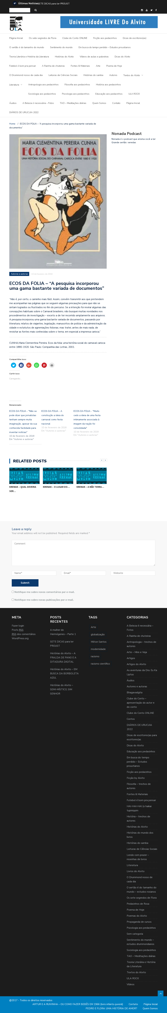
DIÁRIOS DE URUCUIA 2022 (23, 112)
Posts (17, 630)
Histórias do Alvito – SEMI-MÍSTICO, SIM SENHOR (61, 689)
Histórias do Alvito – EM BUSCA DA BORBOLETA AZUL (64, 673)
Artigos (131, 658)
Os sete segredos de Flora (42, 38)
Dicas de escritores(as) (134, 38)
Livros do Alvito (135, 871)
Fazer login (18, 625)
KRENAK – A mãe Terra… (90, 486)
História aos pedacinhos (108, 84)
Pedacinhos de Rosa (138, 903)
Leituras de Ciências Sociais (63, 75)
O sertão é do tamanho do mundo (26, 47)
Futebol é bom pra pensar (22, 65)
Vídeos (130, 984)
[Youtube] (147, 10)
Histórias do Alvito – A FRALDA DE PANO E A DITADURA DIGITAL (72, 3)
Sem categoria (135, 933)
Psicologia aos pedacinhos (75, 93)
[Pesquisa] (35, 10)
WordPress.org (20, 638)
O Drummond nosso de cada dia (26, 75)
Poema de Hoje (114, 65)
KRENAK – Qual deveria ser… (22, 489)
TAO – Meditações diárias (73, 103)
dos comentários (24, 634)
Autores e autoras (19, 274)
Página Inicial (16, 38)
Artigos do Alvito (136, 664)
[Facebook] (156, 10)
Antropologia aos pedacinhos (43, 84)
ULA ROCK (134, 93)
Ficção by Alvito (136, 778)
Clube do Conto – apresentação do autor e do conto (140, 703)
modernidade (98, 649)
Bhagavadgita (134, 692)
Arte (98, 65)
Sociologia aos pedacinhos (42, 93)
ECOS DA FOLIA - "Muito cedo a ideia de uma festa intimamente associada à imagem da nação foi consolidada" (87, 420)
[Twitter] (151, 10)
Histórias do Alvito (64, 56)
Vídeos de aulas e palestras (94, 56)
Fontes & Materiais (80, 65)
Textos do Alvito (131, 75)
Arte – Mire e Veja (137, 652)
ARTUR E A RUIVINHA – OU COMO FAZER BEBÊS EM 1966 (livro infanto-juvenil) (77, 1004)
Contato (116, 103)
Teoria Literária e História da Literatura (29, 56)
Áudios (12, 103)
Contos (131, 719)
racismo (95, 656)
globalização (98, 634)
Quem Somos (99, 103)
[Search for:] (19, 10)
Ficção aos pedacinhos (105, 38)
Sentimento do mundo (61, 47)
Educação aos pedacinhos (108, 93)
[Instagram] (142, 10)
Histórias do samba (93, 75)
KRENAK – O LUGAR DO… (56, 486)
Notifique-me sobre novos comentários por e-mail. (45, 592)
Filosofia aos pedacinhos (77, 84)
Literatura (14, 84)
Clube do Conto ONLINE (74, 38)
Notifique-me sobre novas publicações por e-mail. (44, 599)
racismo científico (100, 663)
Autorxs (113, 75)
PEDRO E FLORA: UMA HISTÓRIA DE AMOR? (111, 1008)
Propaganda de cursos (139, 921)
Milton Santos (98, 641)
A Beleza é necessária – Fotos (38, 103)
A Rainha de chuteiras (53, 65)
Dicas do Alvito (122, 56)
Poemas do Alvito (137, 915)
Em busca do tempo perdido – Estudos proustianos (105, 47)
